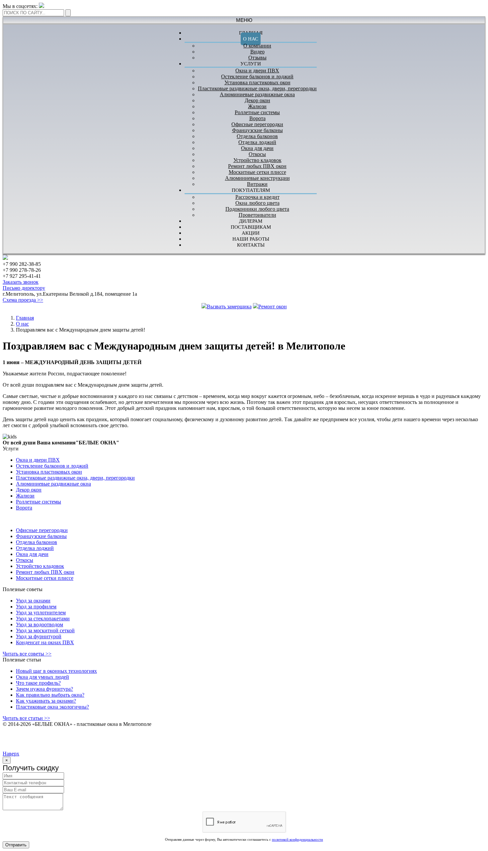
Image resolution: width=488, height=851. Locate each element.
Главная (25, 318)
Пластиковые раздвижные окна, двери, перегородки (257, 88)
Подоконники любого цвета (257, 209)
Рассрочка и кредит (257, 197)
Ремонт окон (272, 306)
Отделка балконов (257, 136)
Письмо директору (24, 288)
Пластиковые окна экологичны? (52, 707)
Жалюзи (257, 106)
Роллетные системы (257, 112)
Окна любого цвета (257, 203)
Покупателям (251, 190)
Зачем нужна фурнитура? (44, 689)
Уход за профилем (36, 606)
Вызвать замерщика (229, 306)
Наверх (11, 753)
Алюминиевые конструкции (257, 178)
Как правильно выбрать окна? (50, 695)
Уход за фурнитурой (38, 636)
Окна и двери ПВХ (257, 70)
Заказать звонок (21, 282)
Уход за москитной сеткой (45, 630)
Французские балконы (257, 130)
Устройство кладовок (257, 160)
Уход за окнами (33, 600)
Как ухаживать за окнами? (46, 701)
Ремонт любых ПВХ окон (257, 166)
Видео (257, 51)
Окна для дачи (257, 148)
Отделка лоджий (257, 142)
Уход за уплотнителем (41, 612)
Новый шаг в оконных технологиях (56, 671)
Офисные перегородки (257, 124)
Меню (244, 20)
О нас (250, 38)
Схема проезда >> (23, 300)
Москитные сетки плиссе (257, 172)
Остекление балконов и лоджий (257, 76)
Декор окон (257, 100)
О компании (257, 45)
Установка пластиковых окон (257, 82)
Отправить (16, 844)
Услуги (250, 63)
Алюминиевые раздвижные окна (257, 94)
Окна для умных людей (42, 677)
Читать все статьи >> (26, 718)
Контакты (251, 245)
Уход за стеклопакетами (43, 618)
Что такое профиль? (38, 683)
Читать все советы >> (27, 654)
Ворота (257, 118)
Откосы (257, 154)
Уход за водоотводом (39, 624)
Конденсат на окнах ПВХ (45, 642)
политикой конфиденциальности (297, 839)
